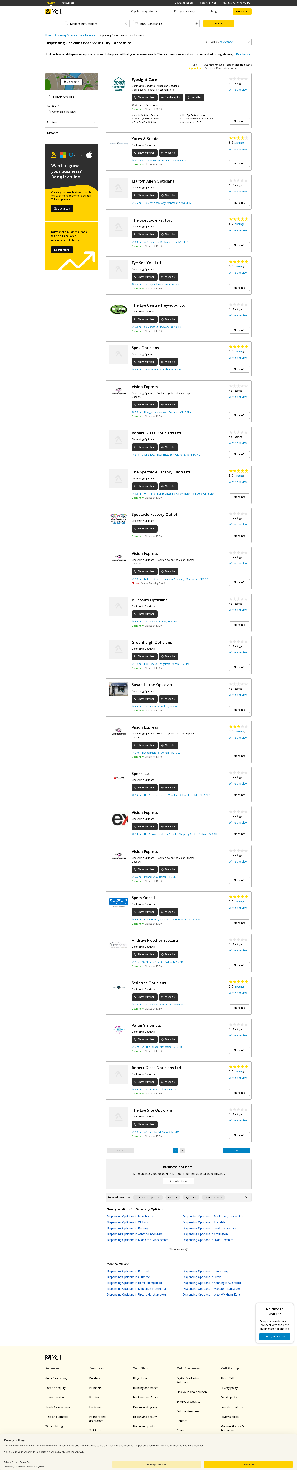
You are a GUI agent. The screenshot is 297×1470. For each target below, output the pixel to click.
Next (236, 1150)
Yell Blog (141, 1368)
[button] (126, 23)
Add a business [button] (178, 1181)
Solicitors (95, 1430)
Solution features (188, 1411)
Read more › (244, 54)
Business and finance (146, 1397)
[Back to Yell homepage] (54, 11)
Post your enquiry (184, 11)
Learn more (62, 250)
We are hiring (54, 1426)
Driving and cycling (145, 1407)
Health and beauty (145, 1417)
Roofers (94, 1397)
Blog (214, 11)
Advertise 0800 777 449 (236, 2)
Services (52, 1368)
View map (72, 82)
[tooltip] (196, 23)
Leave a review (54, 1397)
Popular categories (142, 11)
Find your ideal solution (192, 1392)
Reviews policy (230, 1417)
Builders (94, 1378)
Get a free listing (208, 2)
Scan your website (188, 1401)
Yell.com (51, 2)
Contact (182, 1421)
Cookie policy (229, 1397)
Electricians (96, 1407)
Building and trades (145, 1388)
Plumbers (95, 1388)
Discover (96, 1368)
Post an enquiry (55, 1388)
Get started (62, 208)
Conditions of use (232, 1407)
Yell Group (230, 1368)
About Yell (227, 1378)
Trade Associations (57, 1407)
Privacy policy (229, 1388)
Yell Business (68, 2)
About (181, 1430)
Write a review (238, 89)
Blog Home (140, 1378)
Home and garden (144, 1426)
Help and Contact (56, 1417)
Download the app (184, 2)
